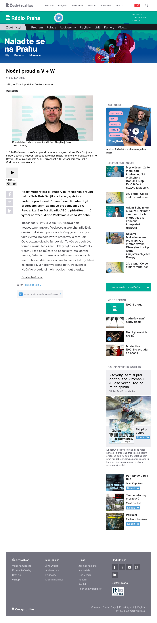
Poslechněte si (32, 277)
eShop (16, 579)
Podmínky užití (126, 607)
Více (122, 27)
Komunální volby (21, 570)
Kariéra (82, 579)
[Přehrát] (12, 173)
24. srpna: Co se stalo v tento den (137, 265)
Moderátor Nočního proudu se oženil (136, 349)
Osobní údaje (109, 607)
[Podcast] (9, 184)
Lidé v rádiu (85, 575)
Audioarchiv (139, 18)
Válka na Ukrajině (21, 565)
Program (62, 5)
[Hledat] (147, 5)
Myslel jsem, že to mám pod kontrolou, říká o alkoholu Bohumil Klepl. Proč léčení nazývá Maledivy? (138, 177)
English (141, 607)
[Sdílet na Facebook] (9, 194)
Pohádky (113, 124)
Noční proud (134, 304)
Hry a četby (114, 113)
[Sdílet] (14, 184)
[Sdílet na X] (9, 202)
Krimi (112, 119)
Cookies (95, 607)
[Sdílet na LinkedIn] (9, 210)
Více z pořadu (117, 300)
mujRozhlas (77, 5)
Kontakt (82, 584)
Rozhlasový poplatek (90, 588)
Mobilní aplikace (54, 579)
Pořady (51, 27)
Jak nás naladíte (87, 565)
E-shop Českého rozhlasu (125, 367)
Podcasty (50, 575)
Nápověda (84, 570)
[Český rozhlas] (19, 5)
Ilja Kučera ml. (33, 284)
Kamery (136, 21)
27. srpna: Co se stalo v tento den (137, 195)
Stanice (92, 5)
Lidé (97, 27)
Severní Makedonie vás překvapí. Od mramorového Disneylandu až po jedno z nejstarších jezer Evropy (138, 245)
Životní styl (13, 27)
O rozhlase (105, 5)
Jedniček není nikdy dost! (135, 320)
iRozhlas (49, 5)
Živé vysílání (115, 135)
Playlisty (85, 27)
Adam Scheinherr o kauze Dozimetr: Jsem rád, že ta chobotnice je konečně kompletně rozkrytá (138, 217)
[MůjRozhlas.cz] (12, 91)
